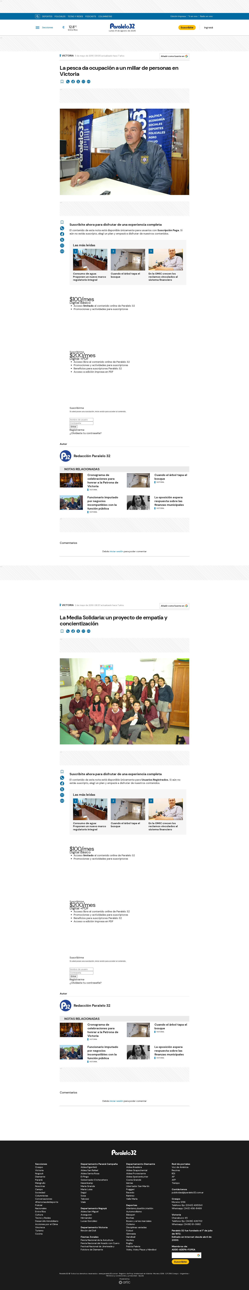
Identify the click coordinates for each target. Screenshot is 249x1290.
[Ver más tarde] (62, 81)
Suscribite (187, 27)
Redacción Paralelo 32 (92, 456)
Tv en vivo (193, 16)
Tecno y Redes (75, 16)
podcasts (90, 16)
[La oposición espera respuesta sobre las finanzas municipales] (138, 502)
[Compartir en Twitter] (78, 81)
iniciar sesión (116, 551)
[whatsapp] (68, 81)
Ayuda (141, 1276)
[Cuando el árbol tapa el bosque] (138, 480)
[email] (83, 81)
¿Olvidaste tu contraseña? (86, 433)
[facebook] (73, 81)
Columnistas (105, 16)
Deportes (47, 16)
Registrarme (77, 430)
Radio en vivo (206, 16)
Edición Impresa (178, 16)
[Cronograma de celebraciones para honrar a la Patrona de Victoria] (71, 480)
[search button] (37, 16)
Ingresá (208, 27)
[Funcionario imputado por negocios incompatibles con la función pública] (71, 502)
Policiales (60, 16)
